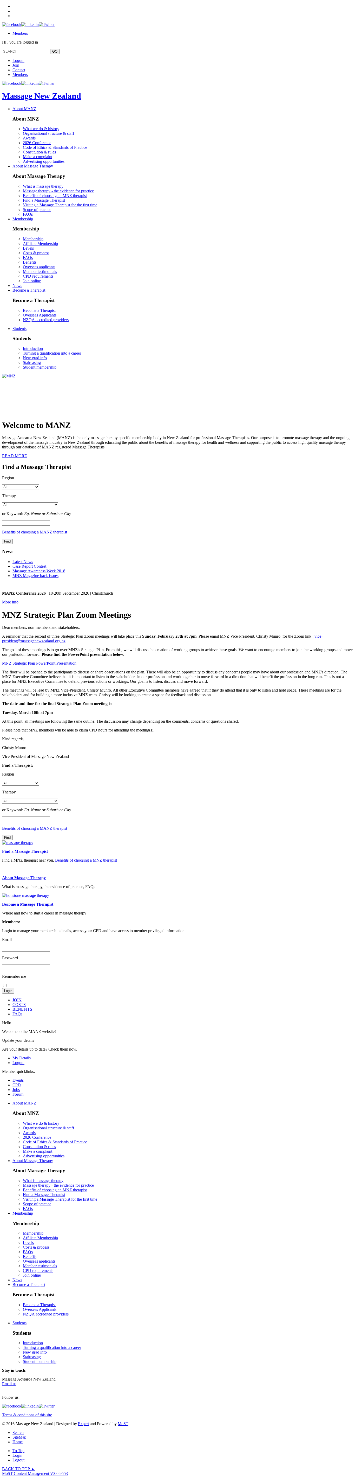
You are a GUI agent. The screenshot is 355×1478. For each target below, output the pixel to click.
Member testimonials (40, 271)
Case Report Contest (29, 566)
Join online (32, 281)
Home (17, 1442)
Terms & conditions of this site (27, 1415)
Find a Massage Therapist (44, 200)
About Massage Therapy (32, 166)
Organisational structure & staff (48, 133)
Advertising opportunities (43, 161)
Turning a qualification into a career (52, 353)
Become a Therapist (28, 290)
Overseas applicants (39, 267)
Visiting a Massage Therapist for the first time (60, 205)
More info (10, 602)
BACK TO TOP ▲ (18, 1469)
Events (18, 1080)
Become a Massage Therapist (27, 904)
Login (17, 1455)
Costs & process (36, 253)
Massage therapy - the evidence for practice (58, 191)
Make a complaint (37, 156)
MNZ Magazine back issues (35, 575)
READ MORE (14, 456)
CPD (16, 1085)
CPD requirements (38, 276)
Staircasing (32, 362)
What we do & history (41, 128)
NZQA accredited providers (46, 320)
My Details (21, 1058)
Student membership (39, 367)
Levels (28, 248)
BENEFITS (22, 1009)
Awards (29, 138)
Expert (83, 1423)
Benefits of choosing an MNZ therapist (55, 195)
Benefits (29, 262)
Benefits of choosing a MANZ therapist (34, 532)
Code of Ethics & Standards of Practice (55, 147)
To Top (18, 1450)
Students (19, 328)
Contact (18, 70)
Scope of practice (37, 209)
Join (15, 65)
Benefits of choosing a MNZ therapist (86, 860)
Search (18, 1432)
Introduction (33, 348)
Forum (17, 1094)
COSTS (19, 1004)
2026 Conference (37, 142)
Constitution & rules (39, 152)
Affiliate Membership (40, 243)
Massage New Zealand (41, 96)
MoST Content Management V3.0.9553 (35, 1473)
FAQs (28, 214)
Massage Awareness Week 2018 (38, 571)
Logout (18, 60)
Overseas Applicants (39, 315)
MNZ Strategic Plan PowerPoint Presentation (39, 663)
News (17, 285)
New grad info (35, 358)
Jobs (16, 1089)
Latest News (22, 561)
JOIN (17, 1000)
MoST (123, 1423)
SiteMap (19, 1437)
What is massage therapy (43, 186)
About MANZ (24, 109)
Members (20, 33)
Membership (22, 219)
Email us (9, 1384)
